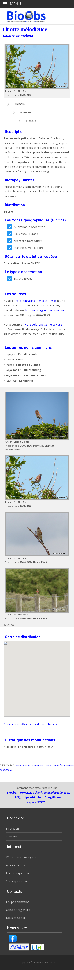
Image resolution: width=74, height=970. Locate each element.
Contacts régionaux (18, 910)
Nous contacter (15, 917)
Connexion (12, 836)
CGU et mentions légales (21, 857)
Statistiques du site (17, 881)
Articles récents (15, 865)
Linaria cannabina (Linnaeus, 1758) (34, 301)
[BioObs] (23, 15)
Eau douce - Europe (26, 234)
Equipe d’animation (17, 902)
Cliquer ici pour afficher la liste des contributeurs (30, 724)
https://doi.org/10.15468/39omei (45, 310)
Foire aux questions (18, 873)
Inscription (12, 828)
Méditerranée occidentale (29, 227)
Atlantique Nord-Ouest (28, 241)
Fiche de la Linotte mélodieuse (43, 324)
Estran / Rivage (23, 278)
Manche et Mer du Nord (28, 248)
